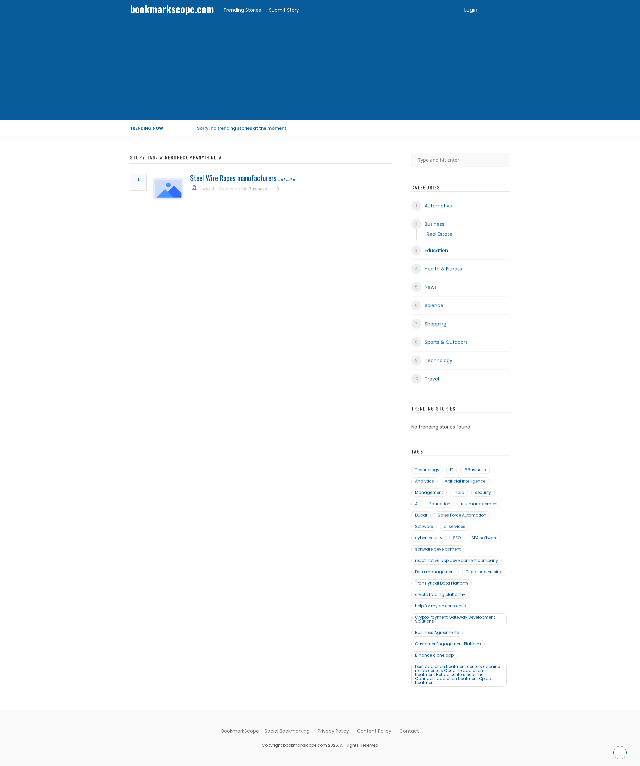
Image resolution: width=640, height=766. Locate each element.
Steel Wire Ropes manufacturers (233, 177)
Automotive (438, 205)
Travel (432, 378)
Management (429, 492)
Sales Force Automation (462, 515)
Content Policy (374, 731)
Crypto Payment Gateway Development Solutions (455, 619)
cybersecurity (428, 538)
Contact (409, 731)
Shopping (435, 323)
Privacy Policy (333, 731)
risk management (479, 504)
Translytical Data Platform (441, 583)
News (431, 287)
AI (417, 504)
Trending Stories (242, 10)
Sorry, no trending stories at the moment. (242, 128)
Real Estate (439, 234)
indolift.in (287, 179)
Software (424, 526)
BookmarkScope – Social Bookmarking (265, 731)
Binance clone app (434, 655)
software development (438, 549)
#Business (475, 470)
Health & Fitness (443, 268)
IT (451, 470)
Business (258, 189)
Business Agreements (437, 632)
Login (470, 10)
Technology (438, 360)
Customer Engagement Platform (448, 644)
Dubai (421, 515)
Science (434, 305)
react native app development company (456, 560)
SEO (457, 538)
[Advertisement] (320, 70)
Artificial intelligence (465, 481)
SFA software (484, 538)
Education (436, 250)
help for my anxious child (440, 606)
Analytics (424, 481)
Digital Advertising (484, 572)
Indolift (207, 189)
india (459, 492)
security (483, 492)
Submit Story (284, 10)
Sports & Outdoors (446, 342)
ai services (454, 526)
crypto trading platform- (440, 594)
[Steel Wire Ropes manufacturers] (168, 189)
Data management (435, 572)
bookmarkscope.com (172, 8)
